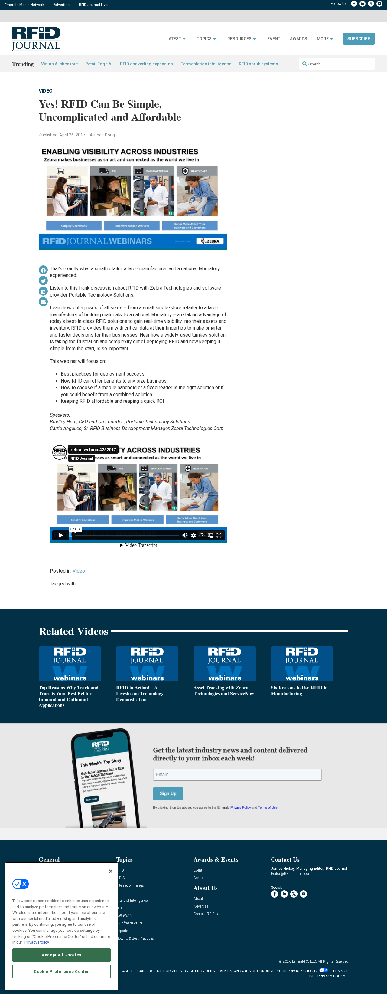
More (323, 39)
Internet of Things (130, 886)
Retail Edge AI (98, 63)
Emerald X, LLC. (304, 961)
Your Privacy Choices (297, 971)
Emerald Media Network (24, 5)
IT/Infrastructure (129, 923)
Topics (204, 39)
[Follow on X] (371, 4)
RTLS (120, 878)
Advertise (62, 5)
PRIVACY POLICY (331, 976)
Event (273, 39)
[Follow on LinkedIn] (362, 4)
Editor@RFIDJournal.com (291, 874)
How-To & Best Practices (135, 939)
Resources (239, 39)
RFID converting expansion (146, 63)
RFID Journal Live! (94, 5)
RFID (120, 870)
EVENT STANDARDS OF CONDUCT (246, 971)
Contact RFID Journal (210, 914)
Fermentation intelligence (205, 63)
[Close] (110, 871)
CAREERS (145, 971)
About (198, 899)
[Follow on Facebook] (354, 4)
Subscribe (358, 38)
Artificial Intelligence (132, 901)
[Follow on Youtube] (379, 4)
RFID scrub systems (258, 63)
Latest (174, 39)
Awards (298, 39)
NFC (119, 908)
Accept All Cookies (61, 955)
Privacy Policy (36, 942)
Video (46, 91)
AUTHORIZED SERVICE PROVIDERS (185, 971)
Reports (122, 931)
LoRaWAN (124, 916)
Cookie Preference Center (61, 971)
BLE (119, 893)
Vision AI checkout (59, 63)
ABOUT (128, 971)
